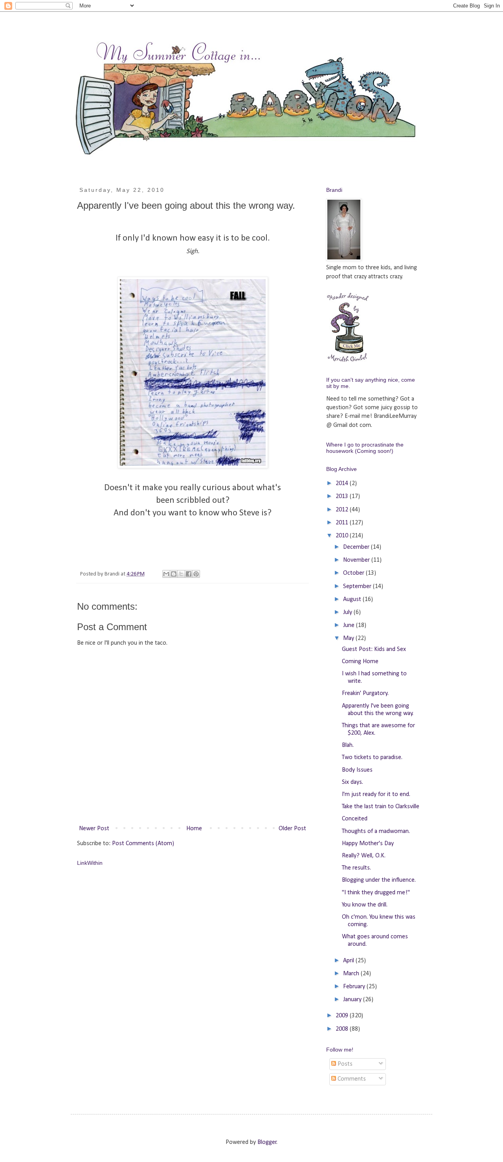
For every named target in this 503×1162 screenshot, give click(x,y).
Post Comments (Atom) (143, 843)
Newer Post (94, 829)
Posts (344, 1064)
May (349, 638)
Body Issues (357, 770)
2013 (343, 496)
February (355, 987)
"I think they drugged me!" (376, 893)
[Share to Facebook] (189, 574)
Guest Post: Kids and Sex (374, 649)
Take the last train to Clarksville (380, 806)
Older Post (292, 829)
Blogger (267, 1142)
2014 (343, 483)
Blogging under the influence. (379, 880)
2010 (343, 536)
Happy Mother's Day (368, 843)
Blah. (348, 745)
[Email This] (166, 574)
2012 (343, 510)
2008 (343, 1029)
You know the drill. (364, 905)
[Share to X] (181, 574)
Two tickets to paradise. (372, 757)
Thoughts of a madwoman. (376, 831)
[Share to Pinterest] (196, 574)
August (353, 599)
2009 (343, 1016)
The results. (356, 868)
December (357, 547)
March (352, 974)
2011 (343, 523)
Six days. (352, 782)
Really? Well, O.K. (364, 856)
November (357, 560)
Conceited (354, 819)
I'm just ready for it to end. (376, 794)
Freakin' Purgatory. (365, 693)
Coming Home (360, 661)
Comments (351, 1079)
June (349, 625)
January (353, 1000)
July (348, 612)
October (354, 573)
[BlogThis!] (174, 574)
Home (194, 829)
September (358, 586)
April (349, 961)
